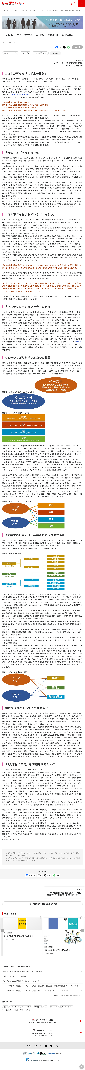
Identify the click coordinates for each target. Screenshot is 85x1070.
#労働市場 (7, 1010)
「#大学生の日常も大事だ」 (19, 94)
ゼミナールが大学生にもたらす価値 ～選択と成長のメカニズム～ (60, 10)
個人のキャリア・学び (10, 53)
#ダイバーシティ (66, 1007)
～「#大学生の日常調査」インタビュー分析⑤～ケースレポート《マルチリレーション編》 (36, 990)
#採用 (5, 1007)
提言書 (78, 341)
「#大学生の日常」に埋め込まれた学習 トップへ (67, 996)
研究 (16, 10)
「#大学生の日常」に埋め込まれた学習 (42, 904)
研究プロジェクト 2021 (28, 10)
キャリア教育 (25, 53)
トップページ (6, 10)
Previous (2, 930)
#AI (45, 1007)
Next (82, 930)
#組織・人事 (18, 1010)
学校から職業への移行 (40, 53)
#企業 (28, 1010)
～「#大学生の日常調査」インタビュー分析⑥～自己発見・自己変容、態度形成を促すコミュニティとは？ (41, 986)
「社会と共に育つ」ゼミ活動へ (14, 976)
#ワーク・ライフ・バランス (20, 1007)
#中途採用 (38, 1007)
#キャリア (54, 1007)
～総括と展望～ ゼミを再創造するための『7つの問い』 (23, 971)
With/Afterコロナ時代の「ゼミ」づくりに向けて (21, 981)
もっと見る (54, 53)
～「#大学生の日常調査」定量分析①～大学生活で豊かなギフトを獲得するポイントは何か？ (64, 892)
